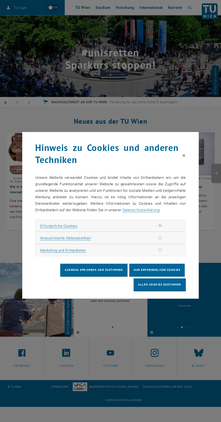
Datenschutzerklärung (141, 210)
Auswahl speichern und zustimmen (94, 270)
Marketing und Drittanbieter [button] (63, 250)
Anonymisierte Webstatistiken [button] (65, 238)
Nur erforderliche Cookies (157, 270)
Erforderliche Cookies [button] (58, 226)
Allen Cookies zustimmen (159, 284)
